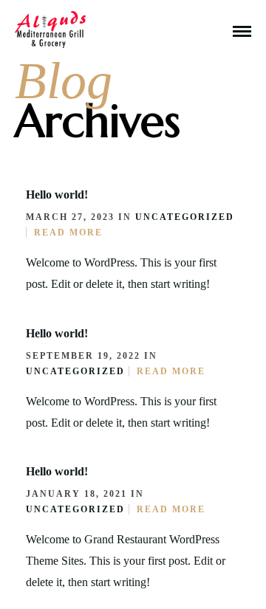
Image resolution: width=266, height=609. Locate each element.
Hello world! (57, 194)
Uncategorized (184, 217)
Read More (68, 232)
